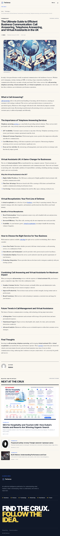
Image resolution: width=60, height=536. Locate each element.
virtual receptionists (30, 223)
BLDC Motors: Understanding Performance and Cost (28, 455)
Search (57, 3)
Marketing (31, 497)
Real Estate (41, 497)
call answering (5, 101)
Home (2, 11)
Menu (53, 2)
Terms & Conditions (13, 530)
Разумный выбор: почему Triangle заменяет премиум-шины (32, 443)
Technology (7, 11)
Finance (13, 497)
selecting (22, 239)
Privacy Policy (5, 530)
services (16, 124)
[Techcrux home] (26, 2)
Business (5, 497)
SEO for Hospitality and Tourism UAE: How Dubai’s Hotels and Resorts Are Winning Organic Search (27, 426)
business (29, 202)
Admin (3, 35)
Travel (49, 497)
